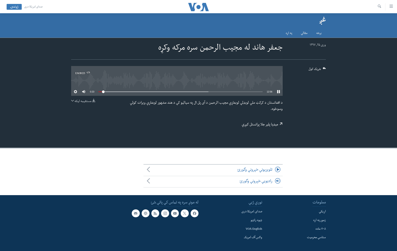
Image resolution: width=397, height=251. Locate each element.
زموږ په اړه (319, 220)
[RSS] (155, 213)
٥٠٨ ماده (321, 229)
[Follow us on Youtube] (175, 213)
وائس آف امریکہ (253, 238)
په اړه (289, 33)
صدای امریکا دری (33, 7)
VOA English (254, 229)
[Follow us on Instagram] (165, 213)
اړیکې (322, 212)
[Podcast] (145, 213)
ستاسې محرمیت (316, 238)
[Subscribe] (136, 213)
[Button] (317, 70)
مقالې (304, 33)
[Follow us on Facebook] (194, 213)
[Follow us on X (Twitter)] (185, 213)
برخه (319, 33)
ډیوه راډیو (256, 220)
